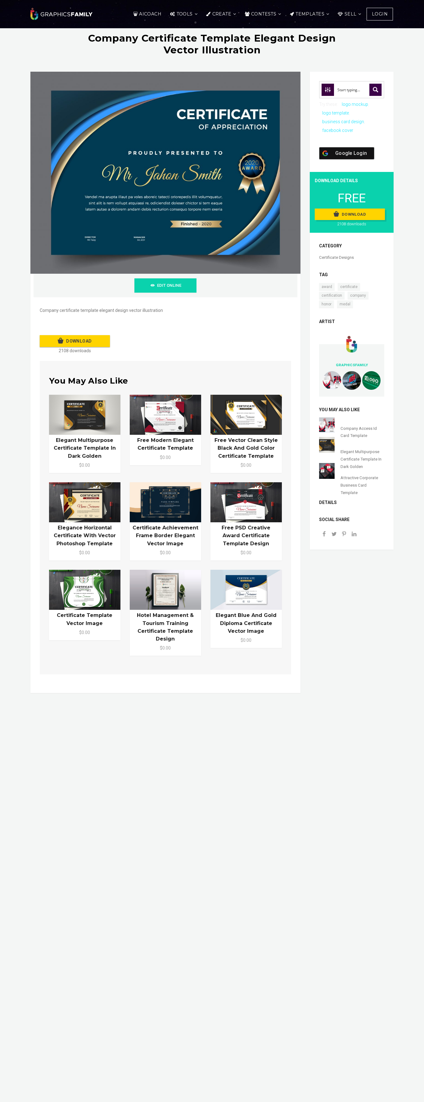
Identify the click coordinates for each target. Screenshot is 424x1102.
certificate (349, 287)
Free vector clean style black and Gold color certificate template (246, 448)
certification (332, 295)
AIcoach (150, 14)
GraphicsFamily (352, 365)
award (327, 287)
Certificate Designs (336, 257)
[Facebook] (324, 534)
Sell (351, 14)
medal (345, 304)
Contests (263, 14)
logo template (335, 112)
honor (327, 304)
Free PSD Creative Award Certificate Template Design (246, 535)
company (358, 295)
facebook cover (337, 130)
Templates (309, 14)
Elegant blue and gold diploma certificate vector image (246, 623)
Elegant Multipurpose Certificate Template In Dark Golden (85, 448)
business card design (343, 121)
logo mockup (355, 104)
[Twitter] (334, 534)
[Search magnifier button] (375, 89)
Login (380, 14)
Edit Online (169, 285)
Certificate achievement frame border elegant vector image (165, 535)
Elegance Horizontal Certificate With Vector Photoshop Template (85, 535)
